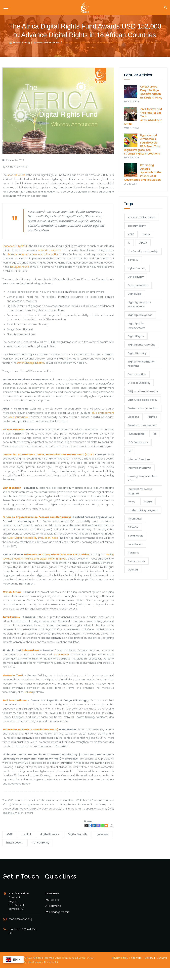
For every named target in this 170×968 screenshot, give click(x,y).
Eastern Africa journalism (143, 408)
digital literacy (49, 834)
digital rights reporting (141, 344)
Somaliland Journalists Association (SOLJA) (30, 729)
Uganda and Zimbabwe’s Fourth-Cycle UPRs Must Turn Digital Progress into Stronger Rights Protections (142, 144)
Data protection (138, 285)
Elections (133, 416)
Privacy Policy (120, 958)
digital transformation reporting (141, 364)
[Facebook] (90, 825)
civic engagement (103, 412)
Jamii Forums (11, 617)
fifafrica (152, 416)
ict (154, 434)
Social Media (135, 535)
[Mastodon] (98, 825)
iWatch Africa (11, 592)
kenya (131, 501)
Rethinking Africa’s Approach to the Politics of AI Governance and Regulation (142, 172)
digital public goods (140, 315)
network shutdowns (49, 250)
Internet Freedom (139, 459)
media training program (142, 510)
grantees (102, 834)
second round (16, 175)
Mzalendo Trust (12, 675)
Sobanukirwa (30, 650)
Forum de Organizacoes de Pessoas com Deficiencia (36, 517)
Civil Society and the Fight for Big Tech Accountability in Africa (143, 116)
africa (146, 234)
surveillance (135, 544)
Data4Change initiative (30, 362)
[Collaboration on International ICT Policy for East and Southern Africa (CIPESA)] (85, 7)
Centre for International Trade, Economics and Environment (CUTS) (48, 454)
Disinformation (137, 374)
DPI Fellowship (53, 906)
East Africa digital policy (142, 400)
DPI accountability (139, 382)
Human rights (136, 434)
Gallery (149, 958)
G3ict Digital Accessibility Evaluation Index (32, 538)
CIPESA (143, 242)
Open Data (135, 518)
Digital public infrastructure (136, 325)
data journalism (18, 417)
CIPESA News (52, 893)
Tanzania (133, 552)
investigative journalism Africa (142, 478)
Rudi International (14, 700)
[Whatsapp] (102, 825)
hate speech (14, 842)
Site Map (136, 958)
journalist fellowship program (140, 491)
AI (129, 242)
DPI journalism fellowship (143, 391)
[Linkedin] (94, 825)
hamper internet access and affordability (33, 254)
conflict (26, 834)
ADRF (9, 834)
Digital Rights (136, 336)
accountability (137, 226)
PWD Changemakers (57, 912)
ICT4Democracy (138, 442)
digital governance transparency (139, 304)
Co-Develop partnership (143, 251)
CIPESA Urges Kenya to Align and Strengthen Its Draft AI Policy (151, 92)
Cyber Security (137, 268)
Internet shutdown (139, 468)
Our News (162, 958)
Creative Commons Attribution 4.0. (41, 962)
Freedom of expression (142, 425)
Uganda (133, 569)
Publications (52, 899)
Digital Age (134, 294)
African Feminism (13, 429)
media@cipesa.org (20, 919)
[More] (106, 825)
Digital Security (78, 834)
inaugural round (19, 266)
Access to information (142, 217)
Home (16, 42)
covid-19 (133, 260)
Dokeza (28, 692)
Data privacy (136, 276)
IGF (130, 450)
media (148, 501)
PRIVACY (133, 527)
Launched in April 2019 (15, 246)
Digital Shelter (11, 488)
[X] (86, 825)
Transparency (40, 842)
